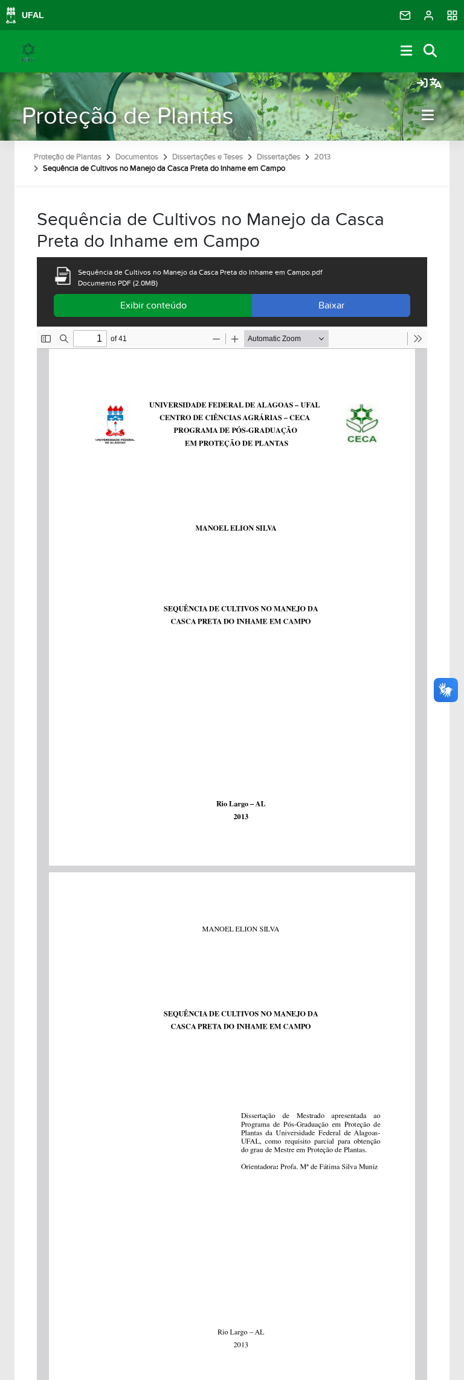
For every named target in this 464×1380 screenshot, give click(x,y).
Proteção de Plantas (128, 116)
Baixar (331, 305)
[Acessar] (422, 84)
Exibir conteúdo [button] (153, 305)
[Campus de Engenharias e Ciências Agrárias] (28, 51)
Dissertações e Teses (207, 157)
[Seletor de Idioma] (435, 84)
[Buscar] (431, 51)
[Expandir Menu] (407, 51)
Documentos (136, 157)
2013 (322, 157)
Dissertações (278, 157)
